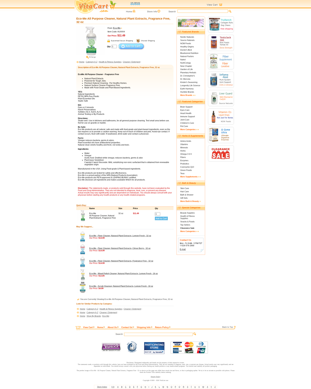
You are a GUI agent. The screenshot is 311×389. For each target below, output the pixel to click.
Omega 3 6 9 (186, 154)
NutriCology (185, 63)
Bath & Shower (186, 195)
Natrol (183, 60)
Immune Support (187, 116)
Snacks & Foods (187, 222)
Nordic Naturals (187, 37)
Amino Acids (185, 141)
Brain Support (186, 107)
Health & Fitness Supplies (110, 62)
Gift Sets (184, 198)
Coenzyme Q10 (187, 167)
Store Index (102, 387)
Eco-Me (105, 316)
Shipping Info (143, 327)
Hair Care (184, 191)
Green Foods (186, 170)
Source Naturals (187, 40)
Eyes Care (185, 110)
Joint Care (184, 120)
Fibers (183, 157)
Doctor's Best (186, 50)
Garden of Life (186, 69)
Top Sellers (185, 225)
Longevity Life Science (190, 85)
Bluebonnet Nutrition (189, 53)
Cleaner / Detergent (131, 62)
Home (81, 62)
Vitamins (184, 144)
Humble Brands (187, 92)
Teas (182, 173)
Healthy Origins (187, 47)
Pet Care (184, 126)
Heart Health (185, 113)
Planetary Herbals (188, 72)
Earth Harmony (187, 89)
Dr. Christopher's (187, 76)
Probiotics (184, 164)
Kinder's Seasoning (188, 82)
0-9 (112, 387)
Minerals (184, 147)
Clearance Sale (187, 228)
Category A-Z (91, 62)
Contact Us (126, 327)
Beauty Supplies (187, 213)
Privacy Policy (155, 377)
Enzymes (184, 160)
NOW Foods (185, 43)
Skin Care (184, 188)
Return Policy (162, 327)
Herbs (183, 151)
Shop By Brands (94, 316)
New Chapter (186, 66)
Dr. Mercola (185, 79)
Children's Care (187, 123)
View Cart (88, 327)
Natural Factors (187, 56)
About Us (112, 327)
